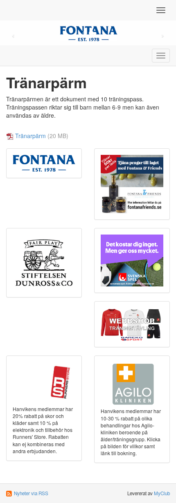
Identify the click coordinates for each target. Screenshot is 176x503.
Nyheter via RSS (31, 493)
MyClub (162, 493)
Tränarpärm (30, 136)
